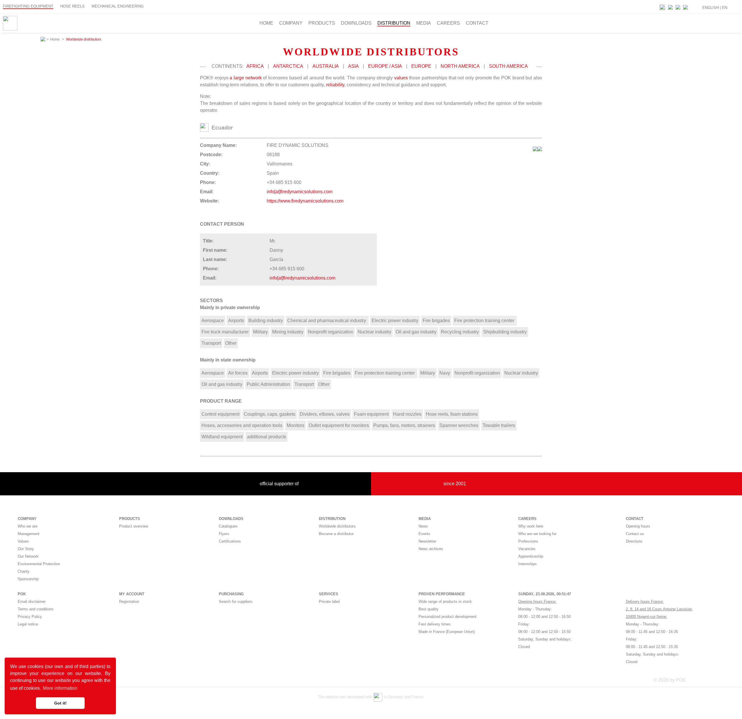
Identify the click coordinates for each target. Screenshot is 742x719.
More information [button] (60, 688)
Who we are (27, 526)
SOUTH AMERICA (508, 66)
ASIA (353, 66)
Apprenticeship (530, 556)
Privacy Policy (30, 616)
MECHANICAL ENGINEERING (118, 6)
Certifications (230, 541)
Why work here (530, 526)
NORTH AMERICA (460, 66)
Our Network (28, 556)
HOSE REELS (72, 6)
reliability (335, 84)
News (423, 526)
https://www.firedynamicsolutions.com (305, 200)
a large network (245, 77)
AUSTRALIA (325, 66)
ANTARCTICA (288, 66)
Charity (24, 571)
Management (28, 534)
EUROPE (421, 66)
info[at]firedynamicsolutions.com (299, 191)
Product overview (133, 526)
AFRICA (255, 66)
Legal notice (28, 624)
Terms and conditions (36, 609)
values (401, 77)
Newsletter (427, 541)
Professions (528, 541)
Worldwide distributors (337, 526)
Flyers (224, 534)
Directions (634, 541)
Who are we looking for (537, 534)
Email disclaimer (32, 601)
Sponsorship (28, 579)
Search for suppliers (235, 601)
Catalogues (228, 526)
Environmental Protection (39, 564)
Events (424, 534)
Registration (129, 601)
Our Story (26, 549)
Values (23, 541)
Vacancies (527, 549)
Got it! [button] (60, 703)
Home (266, 23)
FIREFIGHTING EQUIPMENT (28, 6)
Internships (527, 564)
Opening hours (638, 526)
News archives (431, 549)
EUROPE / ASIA (385, 66)
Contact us (635, 534)
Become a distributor (336, 534)
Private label (329, 601)
